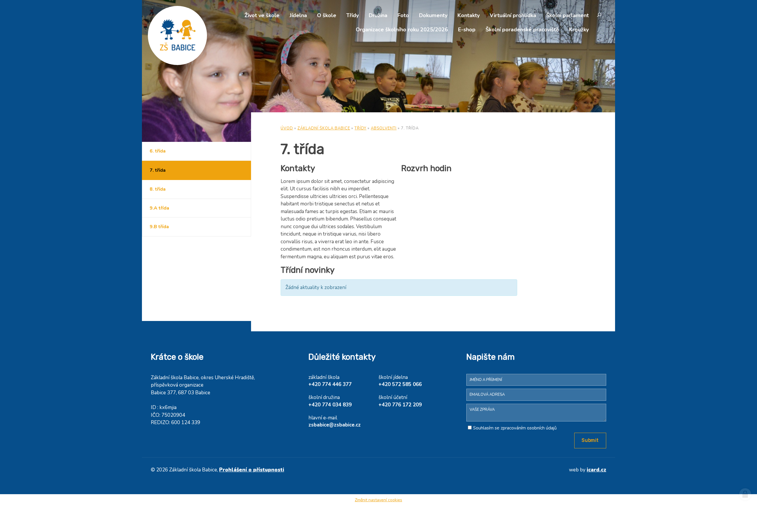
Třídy (352, 15)
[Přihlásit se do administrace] (745, 494)
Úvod (287, 128)
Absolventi (384, 128)
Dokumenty (433, 15)
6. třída (158, 151)
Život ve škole (262, 15)
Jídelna (298, 15)
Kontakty (468, 15)
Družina (378, 15)
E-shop (466, 29)
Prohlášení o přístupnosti (251, 469)
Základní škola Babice (323, 128)
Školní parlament (567, 15)
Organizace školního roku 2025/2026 (402, 29)
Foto (403, 15)
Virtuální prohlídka (513, 15)
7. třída (158, 170)
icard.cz (596, 469)
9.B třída (159, 226)
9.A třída (159, 208)
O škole (326, 15)
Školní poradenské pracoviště (522, 29)
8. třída (158, 189)
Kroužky (579, 29)
